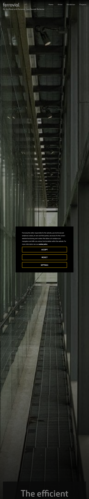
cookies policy (42, 244)
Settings (44, 265)
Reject (45, 257)
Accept (44, 249)
